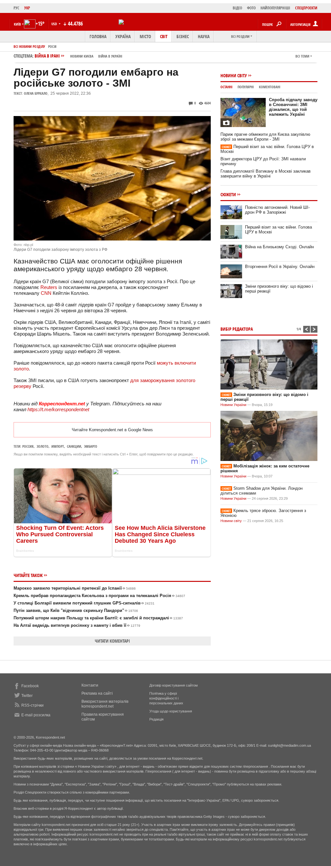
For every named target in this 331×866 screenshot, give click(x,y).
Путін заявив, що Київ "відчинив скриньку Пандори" (76, 610)
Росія (52, 46)
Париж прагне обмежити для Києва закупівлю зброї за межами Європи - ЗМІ (265, 137)
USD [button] (54, 23)
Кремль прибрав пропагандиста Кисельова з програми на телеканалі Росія (99, 595)
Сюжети (228, 194)
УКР (27, 8)
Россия (28, 446)
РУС (16, 8)
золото (42, 446)
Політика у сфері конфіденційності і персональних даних (166, 698)
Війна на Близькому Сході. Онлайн (279, 246)
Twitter (27, 695)
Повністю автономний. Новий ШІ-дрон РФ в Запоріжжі (277, 210)
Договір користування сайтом (173, 685)
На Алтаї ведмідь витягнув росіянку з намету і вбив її (77, 625)
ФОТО (251, 8)
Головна (98, 36)
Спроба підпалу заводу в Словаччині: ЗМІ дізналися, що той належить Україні (293, 107)
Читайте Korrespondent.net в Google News (112, 429)
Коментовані (269, 86)
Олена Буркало (36, 93)
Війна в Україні (110, 56)
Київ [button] (17, 24)
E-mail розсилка (35, 715)
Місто (145, 36)
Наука (203, 36)
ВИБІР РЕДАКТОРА (236, 329)
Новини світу (233, 75)
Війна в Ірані (78, 56)
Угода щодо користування (170, 711)
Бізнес (182, 36)
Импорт (57, 446)
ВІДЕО (237, 8)
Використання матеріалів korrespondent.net (104, 704)
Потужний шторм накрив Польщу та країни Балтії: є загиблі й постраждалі (98, 617)
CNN (46, 293)
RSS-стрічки (32, 705)
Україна (123, 36)
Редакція (156, 719)
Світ (163, 36)
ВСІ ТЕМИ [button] (302, 56)
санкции (74, 446)
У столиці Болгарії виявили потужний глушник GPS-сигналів (84, 603)
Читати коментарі (112, 641)
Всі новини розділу (29, 46)
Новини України (233, 405)
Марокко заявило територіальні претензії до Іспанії (75, 588)
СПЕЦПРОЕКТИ (306, 8)
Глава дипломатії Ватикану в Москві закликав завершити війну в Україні (265, 173)
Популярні (246, 86)
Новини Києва (81, 56)
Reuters (48, 287)
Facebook (30, 686)
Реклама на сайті (97, 693)
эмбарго (90, 446)
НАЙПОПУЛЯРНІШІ (275, 8)
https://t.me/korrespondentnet (58, 409)
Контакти (89, 685)
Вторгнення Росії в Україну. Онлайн (280, 266)
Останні (226, 86)
